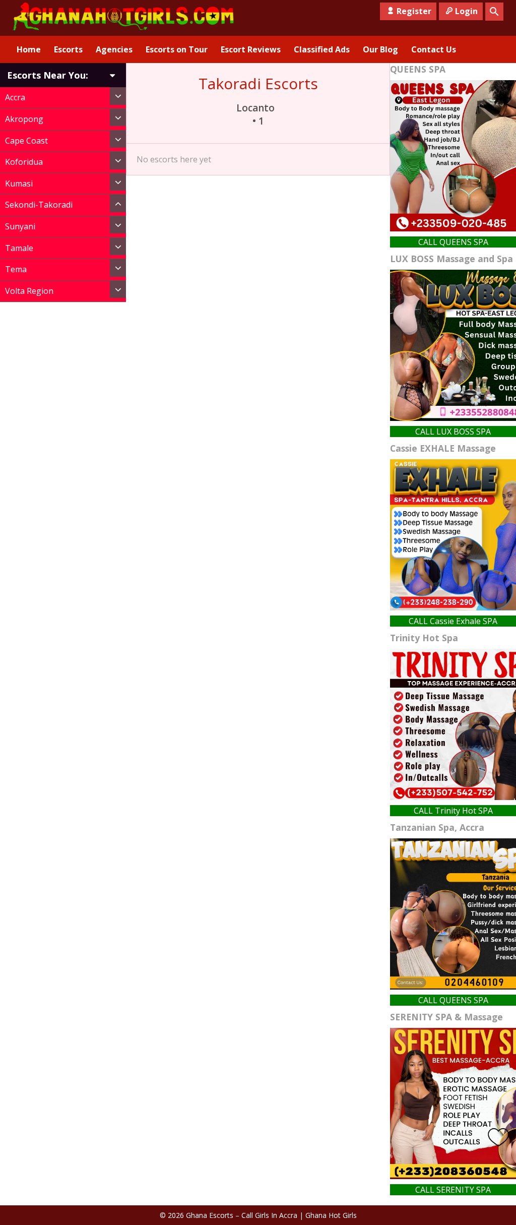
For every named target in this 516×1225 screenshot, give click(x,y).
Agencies (114, 49)
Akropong (24, 119)
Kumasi (19, 183)
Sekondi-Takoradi (39, 204)
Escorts (68, 49)
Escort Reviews (251, 49)
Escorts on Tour (177, 49)
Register (414, 11)
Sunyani (20, 226)
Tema (16, 269)
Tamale (19, 248)
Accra (15, 97)
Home (29, 49)
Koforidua (24, 161)
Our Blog (380, 49)
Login (466, 11)
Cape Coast (26, 140)
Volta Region (29, 290)
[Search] (494, 12)
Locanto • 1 (258, 114)
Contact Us (433, 49)
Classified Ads (322, 49)
